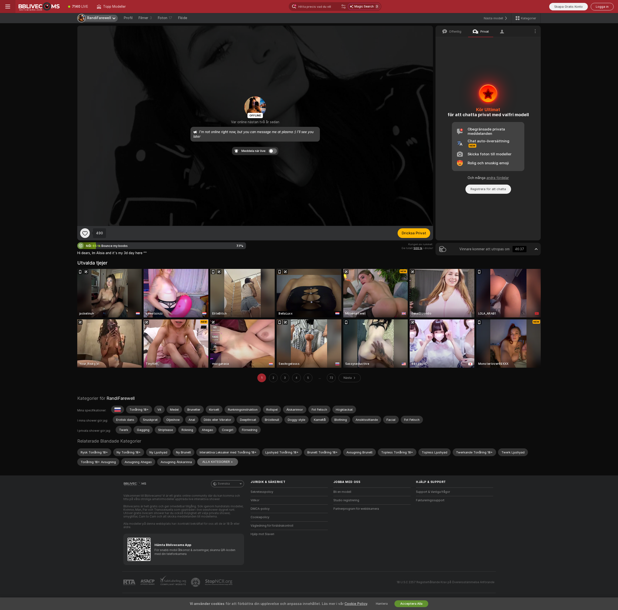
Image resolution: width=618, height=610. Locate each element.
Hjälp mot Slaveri (262, 534)
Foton (165, 18)
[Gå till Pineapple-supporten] (196, 582)
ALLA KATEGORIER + (217, 462)
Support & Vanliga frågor (433, 492)
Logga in (602, 6)
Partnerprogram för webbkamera (356, 508)
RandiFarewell (120, 398)
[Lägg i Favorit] (85, 233)
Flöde (182, 18)
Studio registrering (346, 500)
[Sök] (343, 6)
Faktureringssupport (430, 500)
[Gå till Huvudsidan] (39, 6)
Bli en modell (342, 492)
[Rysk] (117, 409)
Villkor (255, 500)
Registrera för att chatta (488, 189)
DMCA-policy (260, 508)
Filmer (145, 18)
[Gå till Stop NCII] (219, 582)
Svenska (224, 483)
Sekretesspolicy (262, 492)
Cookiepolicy (260, 517)
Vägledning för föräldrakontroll (272, 525)
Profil (128, 18)
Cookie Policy (355, 604)
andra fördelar (497, 178)
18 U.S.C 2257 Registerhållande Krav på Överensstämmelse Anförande (445, 582)
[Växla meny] (7, 6)
